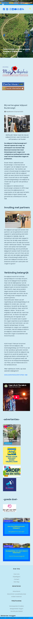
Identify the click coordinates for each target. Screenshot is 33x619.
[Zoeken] (30, 9)
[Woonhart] (12, 435)
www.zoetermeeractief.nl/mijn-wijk (15, 375)
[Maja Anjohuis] (15, 71)
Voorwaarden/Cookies (16, 606)
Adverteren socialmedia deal (16, 594)
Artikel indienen (16, 596)
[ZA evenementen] (16, 552)
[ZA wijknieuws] (16, 527)
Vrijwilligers (16, 577)
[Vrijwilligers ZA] (12, 455)
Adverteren (16, 591)
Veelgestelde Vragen (16, 609)
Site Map (16, 582)
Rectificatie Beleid (17, 611)
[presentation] (4, 35)
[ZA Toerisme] (13, 86)
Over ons (16, 574)
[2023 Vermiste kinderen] (9, 484)
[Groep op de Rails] (12, 471)
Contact (16, 579)
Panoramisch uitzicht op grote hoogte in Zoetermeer (16, 50)
